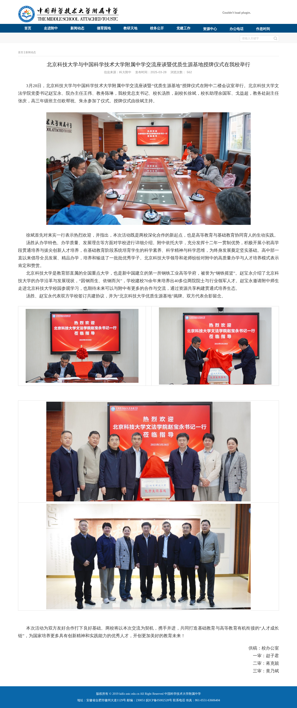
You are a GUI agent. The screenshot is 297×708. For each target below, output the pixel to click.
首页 (20, 52)
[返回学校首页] (69, 21)
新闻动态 (30, 52)
